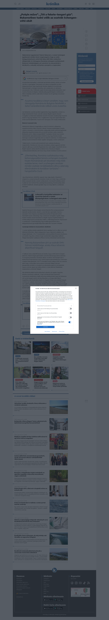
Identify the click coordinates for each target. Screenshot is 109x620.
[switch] (70, 308)
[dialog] (54, 310)
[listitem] (54, 306)
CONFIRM (45, 326)
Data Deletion (47, 331)
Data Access (54, 331)
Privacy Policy (61, 331)
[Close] (76, 288)
